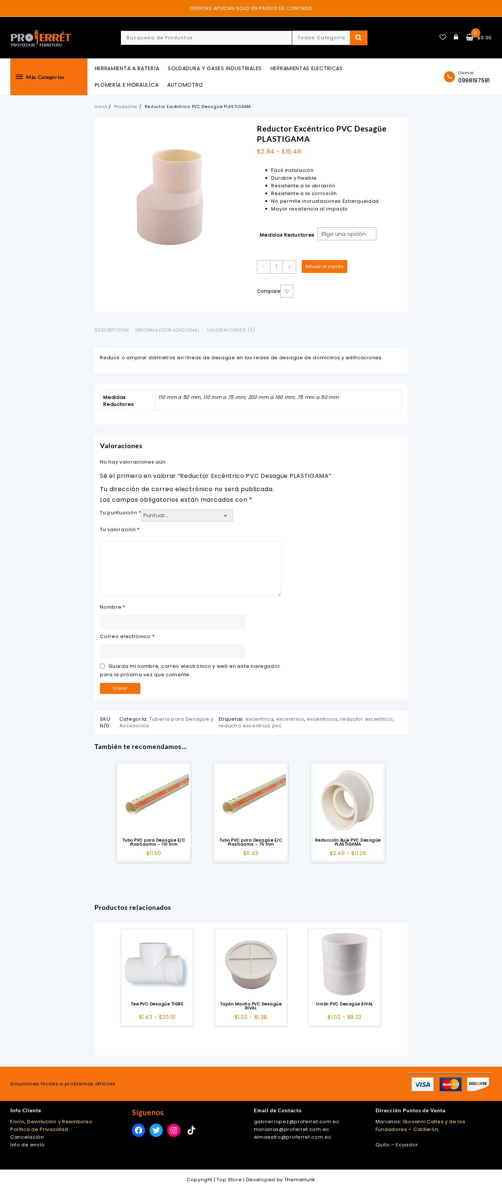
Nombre (112, 606)
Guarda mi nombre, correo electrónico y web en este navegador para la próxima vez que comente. (190, 670)
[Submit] (359, 37)
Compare (268, 291)
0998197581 (474, 80)
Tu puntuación (120, 512)
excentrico (290, 719)
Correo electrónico (127, 636)
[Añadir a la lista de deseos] (154, 800)
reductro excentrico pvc (250, 725)
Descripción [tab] (111, 330)
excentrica (259, 719)
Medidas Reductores (287, 234)
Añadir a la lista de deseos (286, 291)
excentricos (322, 719)
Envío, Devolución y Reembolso (51, 1121)
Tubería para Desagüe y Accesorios (166, 722)
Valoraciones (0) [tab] (231, 330)
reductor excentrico (366, 719)
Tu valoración (120, 529)
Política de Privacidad (39, 1129)
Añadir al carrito (324, 266)
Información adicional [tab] (168, 330)
